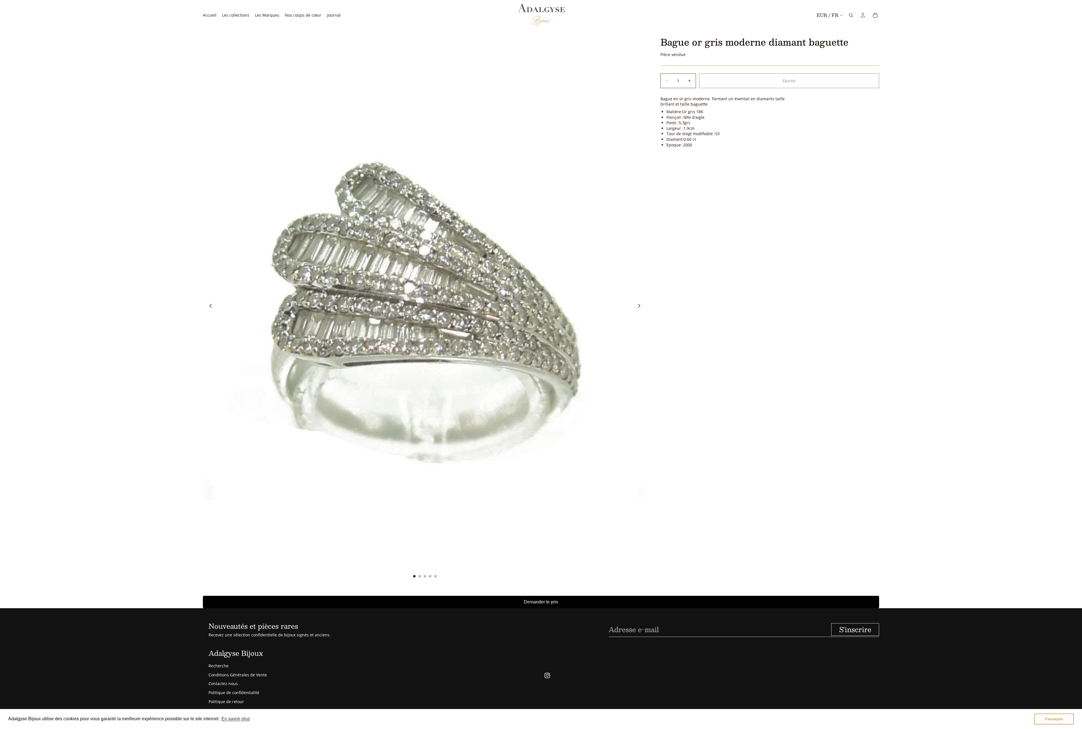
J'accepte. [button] (1054, 719)
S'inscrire (855, 629)
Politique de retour (226, 701)
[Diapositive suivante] (641, 306)
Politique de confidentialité (234, 692)
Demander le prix (541, 601)
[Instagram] (547, 675)
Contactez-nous (223, 683)
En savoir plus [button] (235, 718)
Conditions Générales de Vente (238, 674)
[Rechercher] (851, 15)
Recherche (219, 665)
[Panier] (875, 15)
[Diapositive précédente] (209, 306)
